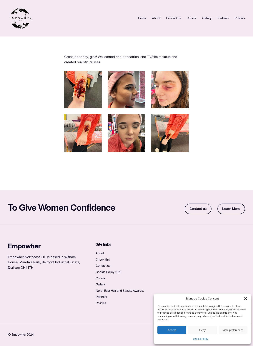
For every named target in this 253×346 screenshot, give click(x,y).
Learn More (231, 209)
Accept (172, 330)
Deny (202, 330)
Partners (101, 297)
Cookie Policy (200, 338)
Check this (103, 259)
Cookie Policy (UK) (109, 272)
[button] (245, 298)
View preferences (233, 330)
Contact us (198, 209)
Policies (101, 303)
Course (100, 278)
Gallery (100, 284)
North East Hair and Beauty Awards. (120, 290)
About (100, 253)
